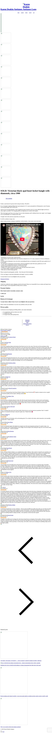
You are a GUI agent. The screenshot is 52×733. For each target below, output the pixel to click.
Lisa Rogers (9, 448)
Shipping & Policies (5, 279)
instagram (27, 320)
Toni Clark (8, 342)
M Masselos (9, 353)
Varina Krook (10, 515)
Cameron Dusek (12, 337)
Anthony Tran (11, 396)
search (30, 12)
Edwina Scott (10, 460)
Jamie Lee (8, 376)
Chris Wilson (10, 422)
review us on (3, 335)
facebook (27, 321)
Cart (3, 731)
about (26, 12)
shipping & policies (27, 323)
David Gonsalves (12, 388)
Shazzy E (8, 414)
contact (22, 12)
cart (33, 12)
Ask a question (9, 198)
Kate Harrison (11, 431)
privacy (27, 325)
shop (18, 12)
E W (5, 487)
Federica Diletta (11, 505)
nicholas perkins (12, 363)
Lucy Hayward (11, 406)
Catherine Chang (12, 436)
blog (27, 322)
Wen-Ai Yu (8, 472)
